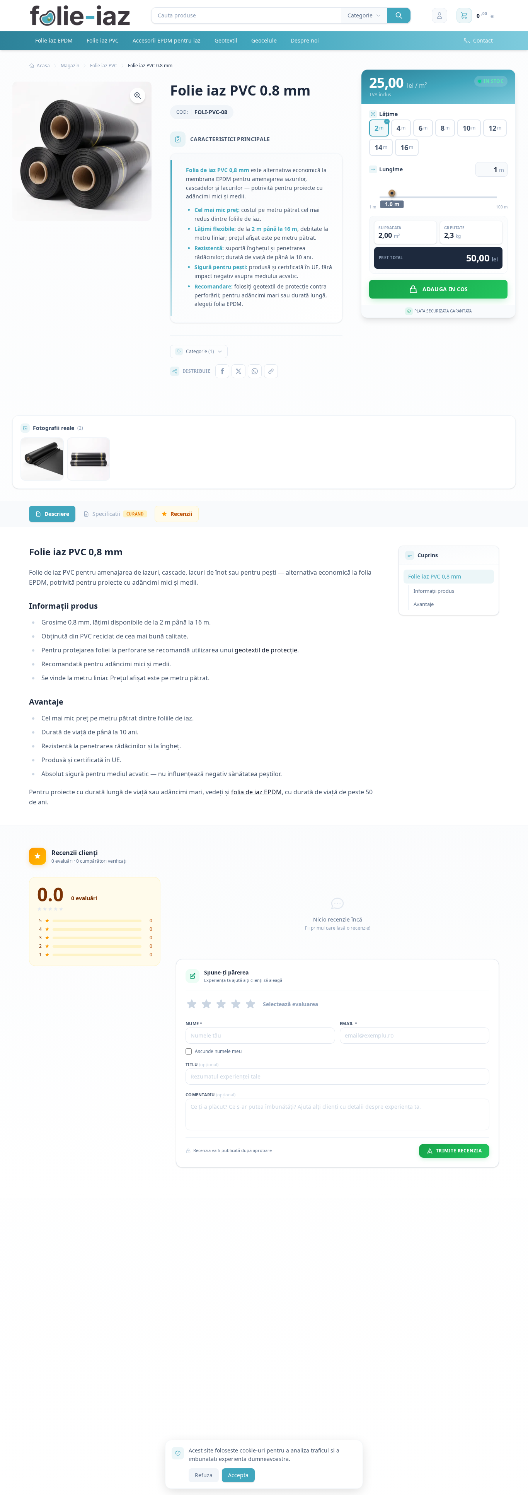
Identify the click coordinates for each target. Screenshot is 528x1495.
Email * (348, 1023)
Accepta (238, 1475)
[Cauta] (398, 15)
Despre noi (305, 40)
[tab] (52, 514)
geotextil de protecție (266, 650)
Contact (483, 40)
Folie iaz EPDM (54, 40)
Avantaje (424, 604)
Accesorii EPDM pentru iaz (167, 40)
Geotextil (226, 40)
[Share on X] (238, 371)
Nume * (194, 1023)
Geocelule (264, 40)
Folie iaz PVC (103, 40)
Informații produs (434, 590)
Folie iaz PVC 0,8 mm (434, 576)
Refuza (204, 1475)
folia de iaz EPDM (256, 792)
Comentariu (210, 1094)
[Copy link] (271, 371)
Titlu (202, 1064)
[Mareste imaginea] (137, 95)
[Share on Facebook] (222, 371)
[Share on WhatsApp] (255, 371)
